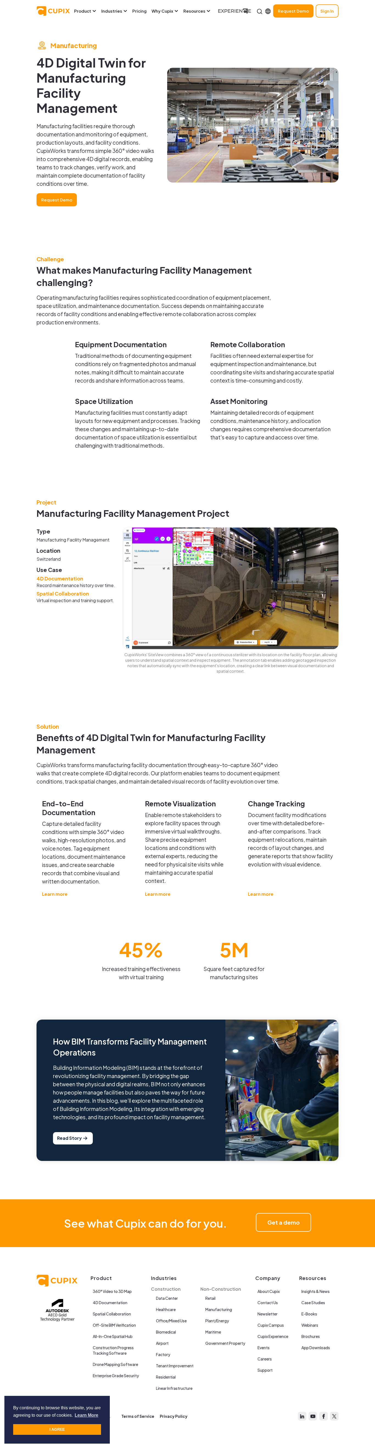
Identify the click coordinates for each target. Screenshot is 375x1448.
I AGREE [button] (57, 1429)
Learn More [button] (86, 1415)
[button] (87, 11)
